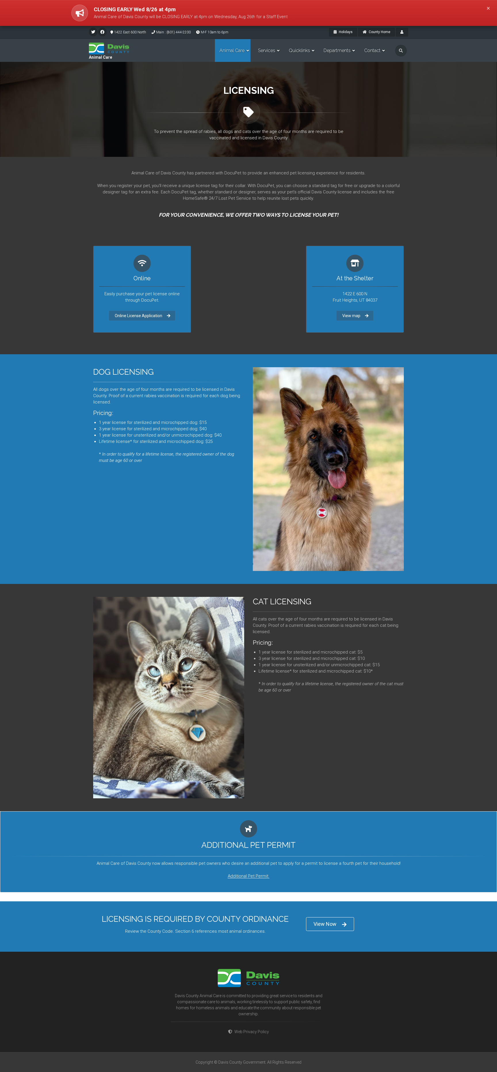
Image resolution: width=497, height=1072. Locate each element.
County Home (379, 32)
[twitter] (93, 32)
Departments (337, 50)
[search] (401, 50)
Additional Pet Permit (248, 876)
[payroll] (402, 32)
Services (266, 50)
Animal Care (100, 57)
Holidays (345, 32)
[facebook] (102, 32)
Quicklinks (299, 50)
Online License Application (138, 315)
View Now (325, 924)
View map (351, 315)
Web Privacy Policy (251, 1031)
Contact (372, 50)
